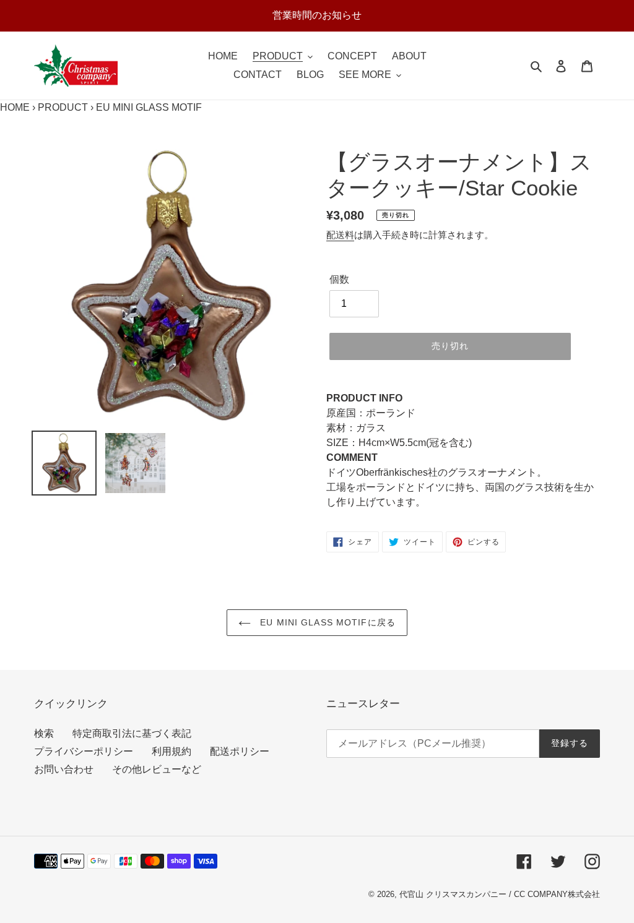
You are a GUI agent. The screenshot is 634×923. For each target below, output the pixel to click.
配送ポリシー (239, 751)
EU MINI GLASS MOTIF (149, 107)
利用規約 (171, 751)
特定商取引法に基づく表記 (131, 733)
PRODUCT (63, 107)
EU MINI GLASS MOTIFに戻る (326, 622)
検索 (44, 733)
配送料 (340, 235)
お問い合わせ (63, 769)
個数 (339, 279)
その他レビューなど (156, 769)
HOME (15, 107)
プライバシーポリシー (83, 751)
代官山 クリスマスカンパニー (452, 894)
